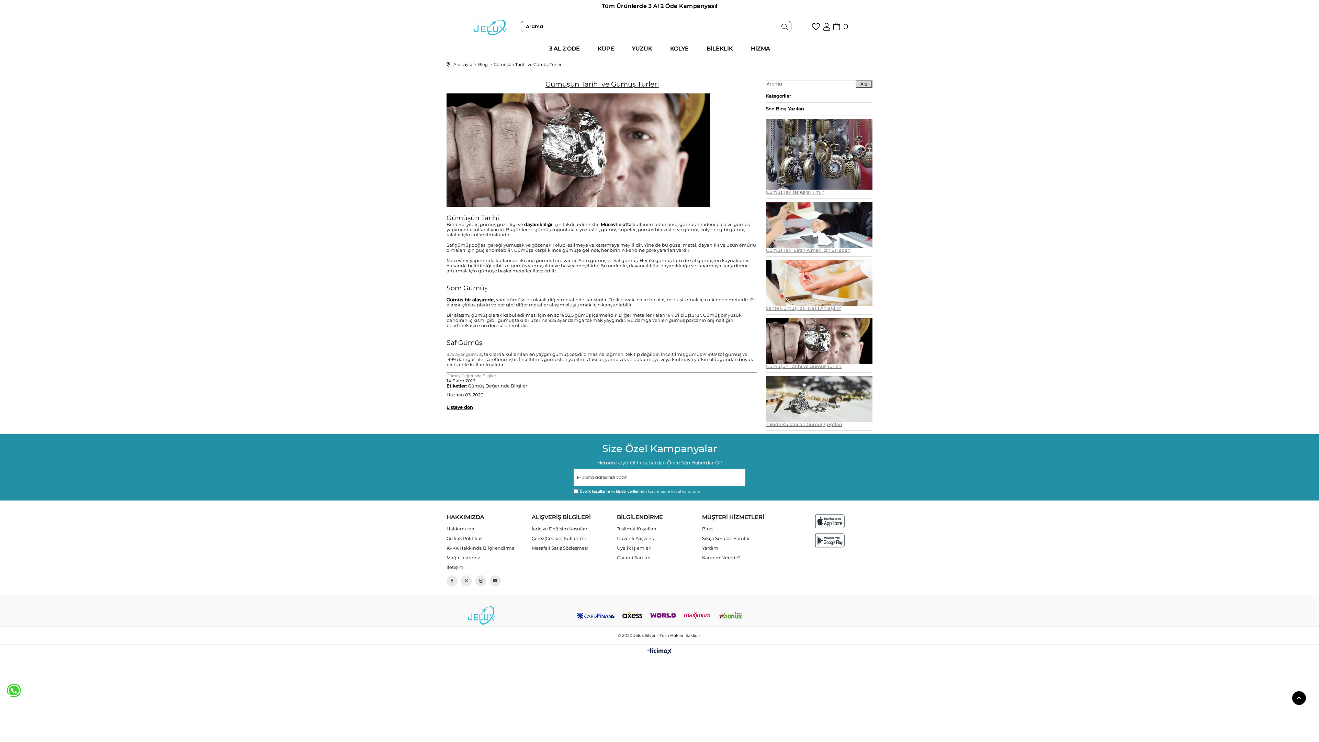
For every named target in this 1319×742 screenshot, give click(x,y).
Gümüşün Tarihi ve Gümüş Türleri (804, 366)
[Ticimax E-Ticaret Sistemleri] (659, 651)
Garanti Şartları (634, 557)
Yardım (710, 548)
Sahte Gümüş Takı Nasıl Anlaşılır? (803, 308)
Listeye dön (460, 407)
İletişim (455, 567)
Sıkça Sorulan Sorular (726, 538)
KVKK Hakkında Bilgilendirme (481, 548)
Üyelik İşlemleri (634, 548)
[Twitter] (466, 580)
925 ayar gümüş (464, 354)
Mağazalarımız (463, 557)
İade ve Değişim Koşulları (560, 528)
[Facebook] (452, 580)
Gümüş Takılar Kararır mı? (795, 192)
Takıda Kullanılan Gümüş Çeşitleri (804, 424)
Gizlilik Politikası (465, 538)
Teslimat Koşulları (636, 528)
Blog (707, 528)
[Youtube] (495, 580)
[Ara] (784, 26)
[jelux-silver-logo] (482, 614)
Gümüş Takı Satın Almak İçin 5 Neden (808, 250)
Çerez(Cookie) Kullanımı (559, 538)
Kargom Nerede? (721, 557)
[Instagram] (480, 580)
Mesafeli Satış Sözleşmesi (560, 548)
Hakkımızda (460, 528)
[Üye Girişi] (826, 27)
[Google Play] (830, 540)
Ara (863, 84)
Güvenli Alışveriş (635, 538)
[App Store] (830, 521)
